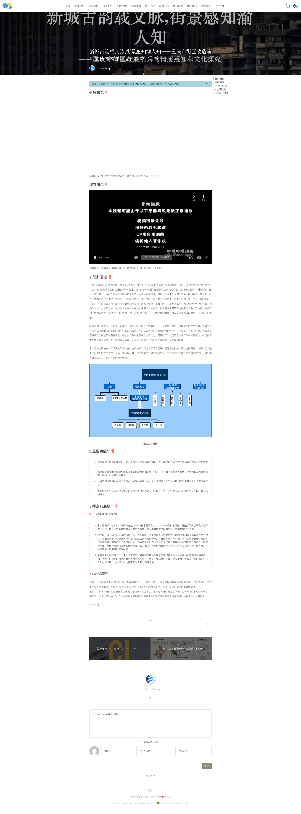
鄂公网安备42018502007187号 (173, 803)
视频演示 (219, 82)
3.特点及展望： (223, 92)
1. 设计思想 (221, 85)
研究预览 (219, 78)
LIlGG (169, 797)
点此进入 (155, 176)
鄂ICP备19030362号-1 (145, 803)
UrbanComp (104, 68)
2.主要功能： (222, 89)
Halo (146, 797)
